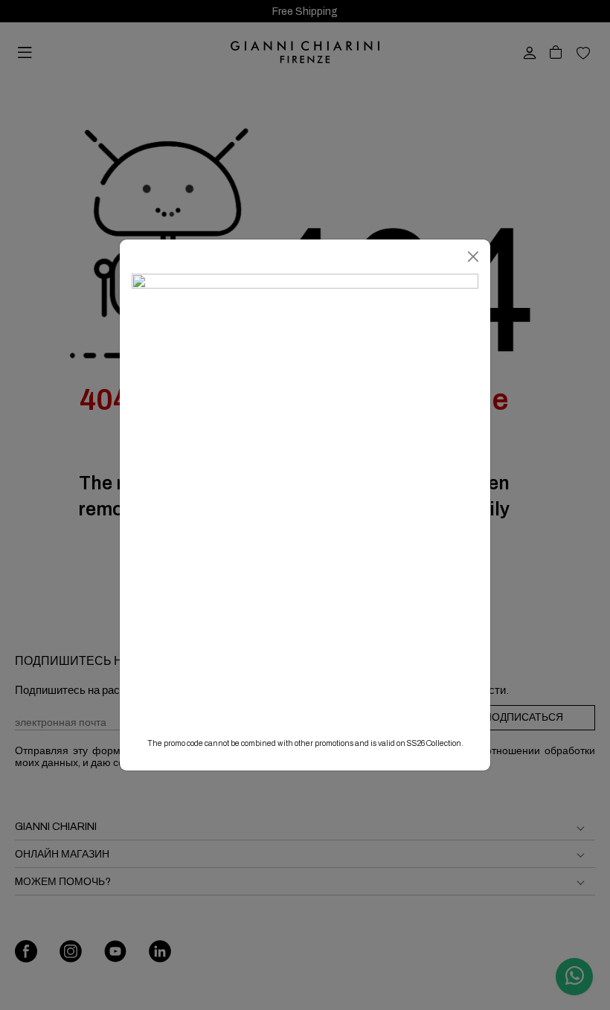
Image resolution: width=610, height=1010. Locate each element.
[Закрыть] (473, 256)
